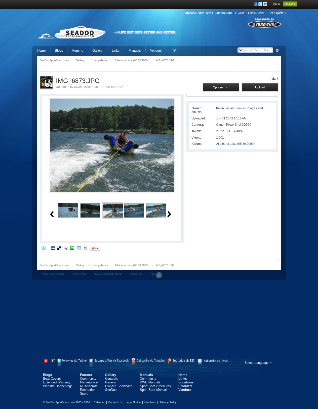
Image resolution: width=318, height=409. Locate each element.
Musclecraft (88, 386)
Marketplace (89, 382)
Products (185, 386)
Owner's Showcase (118, 386)
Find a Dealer (256, 12)
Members (150, 402)
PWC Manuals (150, 382)
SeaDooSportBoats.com (54, 265)
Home (41, 50)
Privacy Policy (168, 402)
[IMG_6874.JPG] (134, 210)
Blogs (59, 50)
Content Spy (79, 273)
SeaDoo (111, 390)
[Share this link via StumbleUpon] (72, 248)
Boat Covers (52, 378)
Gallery (97, 50)
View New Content (53, 273)
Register (290, 3)
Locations (186, 382)
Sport (84, 393)
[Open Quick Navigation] (174, 50)
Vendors (156, 50)
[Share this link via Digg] (53, 248)
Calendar (99, 402)
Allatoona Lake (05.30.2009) (235, 144)
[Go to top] (159, 275)
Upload (260, 87)
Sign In (276, 3)
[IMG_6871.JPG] (68, 210)
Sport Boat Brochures (155, 386)
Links (115, 50)
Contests (111, 378)
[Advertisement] (159, 320)
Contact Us (135, 273)
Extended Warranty (57, 382)
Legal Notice (133, 402)
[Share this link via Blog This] (85, 248)
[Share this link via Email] (79, 248)
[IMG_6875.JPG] (156, 210)
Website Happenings (58, 386)
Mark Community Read (107, 273)
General (110, 382)
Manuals (135, 50)
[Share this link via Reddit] (66, 248)
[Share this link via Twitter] (44, 248)
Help (152, 273)
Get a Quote (276, 12)
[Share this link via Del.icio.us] (59, 248)
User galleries (99, 265)
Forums (77, 50)
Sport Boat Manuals (154, 390)
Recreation (87, 390)
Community (88, 378)
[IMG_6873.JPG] (112, 210)
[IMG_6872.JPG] (90, 210)
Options (219, 87)
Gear (241, 12)
